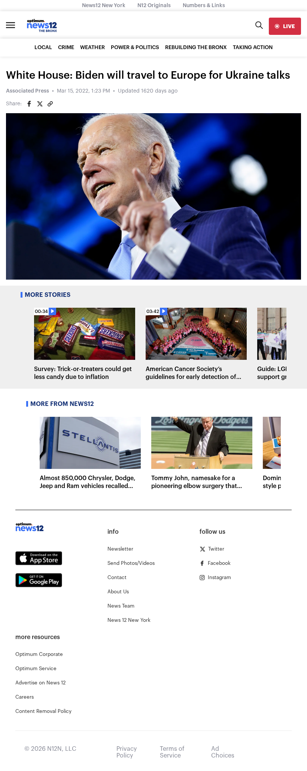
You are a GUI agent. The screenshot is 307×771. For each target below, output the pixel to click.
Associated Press (27, 91)
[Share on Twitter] (40, 104)
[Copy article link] (50, 104)
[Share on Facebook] (29, 104)
